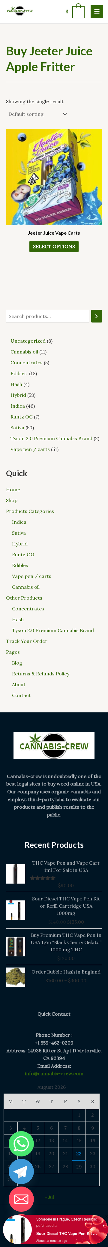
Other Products (24, 598)
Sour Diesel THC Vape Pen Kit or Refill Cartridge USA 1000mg (67, 1233)
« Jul (49, 1197)
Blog (17, 663)
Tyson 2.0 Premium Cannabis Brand (53, 630)
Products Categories (30, 511)
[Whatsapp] (21, 1143)
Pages (13, 652)
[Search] (96, 316)
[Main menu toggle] (97, 11)
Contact (21, 695)
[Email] (21, 1199)
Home (13, 489)
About (19, 684)
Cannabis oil (26, 587)
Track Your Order (26, 641)
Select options (54, 246)
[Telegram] (21, 1171)
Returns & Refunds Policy (40, 674)
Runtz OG (23, 554)
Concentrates (28, 609)
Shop (11, 500)
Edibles (20, 565)
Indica (19, 522)
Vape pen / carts (31, 576)
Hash (18, 619)
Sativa (19, 533)
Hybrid (20, 544)
